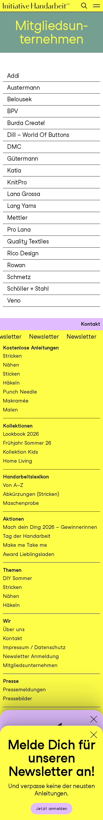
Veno (14, 300)
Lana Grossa (23, 193)
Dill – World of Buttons (38, 134)
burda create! (26, 122)
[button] (84, 6)
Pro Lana (18, 229)
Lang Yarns (21, 205)
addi (13, 75)
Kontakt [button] (90, 324)
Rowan (16, 265)
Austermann (23, 87)
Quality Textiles (28, 241)
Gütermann (22, 158)
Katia (14, 170)
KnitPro (17, 182)
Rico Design (23, 253)
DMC (14, 146)
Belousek (19, 99)
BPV (12, 111)
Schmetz (19, 277)
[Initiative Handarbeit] (39, 6)
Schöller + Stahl (28, 288)
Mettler (17, 217)
